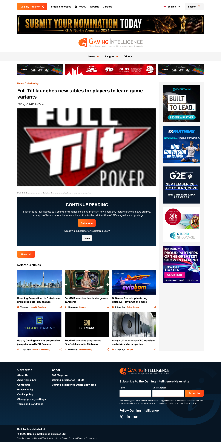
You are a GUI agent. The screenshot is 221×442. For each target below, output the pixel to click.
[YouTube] (136, 417)
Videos (128, 56)
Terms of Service (85, 438)
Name (122, 387)
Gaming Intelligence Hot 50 (68, 379)
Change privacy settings (31, 399)
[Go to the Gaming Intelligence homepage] (110, 42)
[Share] (61, 307)
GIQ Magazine (60, 375)
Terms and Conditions (30, 403)
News (20, 83)
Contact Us (23, 384)
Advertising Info (26, 379)
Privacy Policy (25, 389)
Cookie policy (25, 394)
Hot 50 (82, 6)
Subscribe (87, 223)
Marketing (32, 83)
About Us (22, 375)
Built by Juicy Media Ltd (31, 429)
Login (87, 238)
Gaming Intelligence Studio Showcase (74, 384)
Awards (94, 6)
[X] (121, 417)
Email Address (159, 387)
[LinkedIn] (128, 417)
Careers (107, 6)
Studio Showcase (61, 6)
